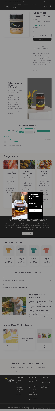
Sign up (35, 210)
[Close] (42, 193)
